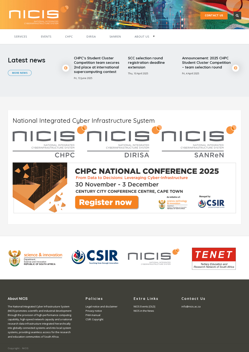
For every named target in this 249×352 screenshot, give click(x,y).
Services (20, 36)
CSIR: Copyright (94, 319)
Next (235, 68)
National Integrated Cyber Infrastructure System (84, 120)
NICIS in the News (144, 310)
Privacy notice (94, 310)
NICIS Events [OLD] (144, 306)
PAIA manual (93, 315)
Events (46, 36)
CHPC (69, 36)
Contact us (214, 15)
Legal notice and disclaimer (101, 306)
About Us (142, 36)
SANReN (115, 36)
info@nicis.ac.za (191, 306)
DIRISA (91, 36)
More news (19, 73)
